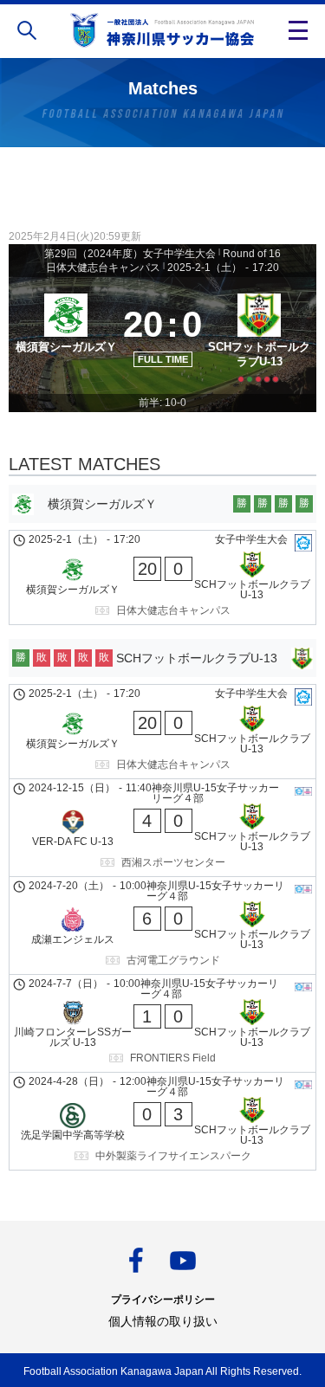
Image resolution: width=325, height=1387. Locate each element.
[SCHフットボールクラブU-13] (259, 335)
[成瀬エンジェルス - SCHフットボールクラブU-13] (162, 925)
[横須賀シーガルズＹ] (66, 335)
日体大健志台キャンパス (103, 267)
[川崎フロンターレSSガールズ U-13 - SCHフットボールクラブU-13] (162, 1023)
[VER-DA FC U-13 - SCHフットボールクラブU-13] (162, 827)
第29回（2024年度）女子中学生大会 (130, 254)
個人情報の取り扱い (163, 1321)
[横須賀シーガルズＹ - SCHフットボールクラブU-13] (162, 577)
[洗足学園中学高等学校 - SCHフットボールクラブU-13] (162, 1121)
